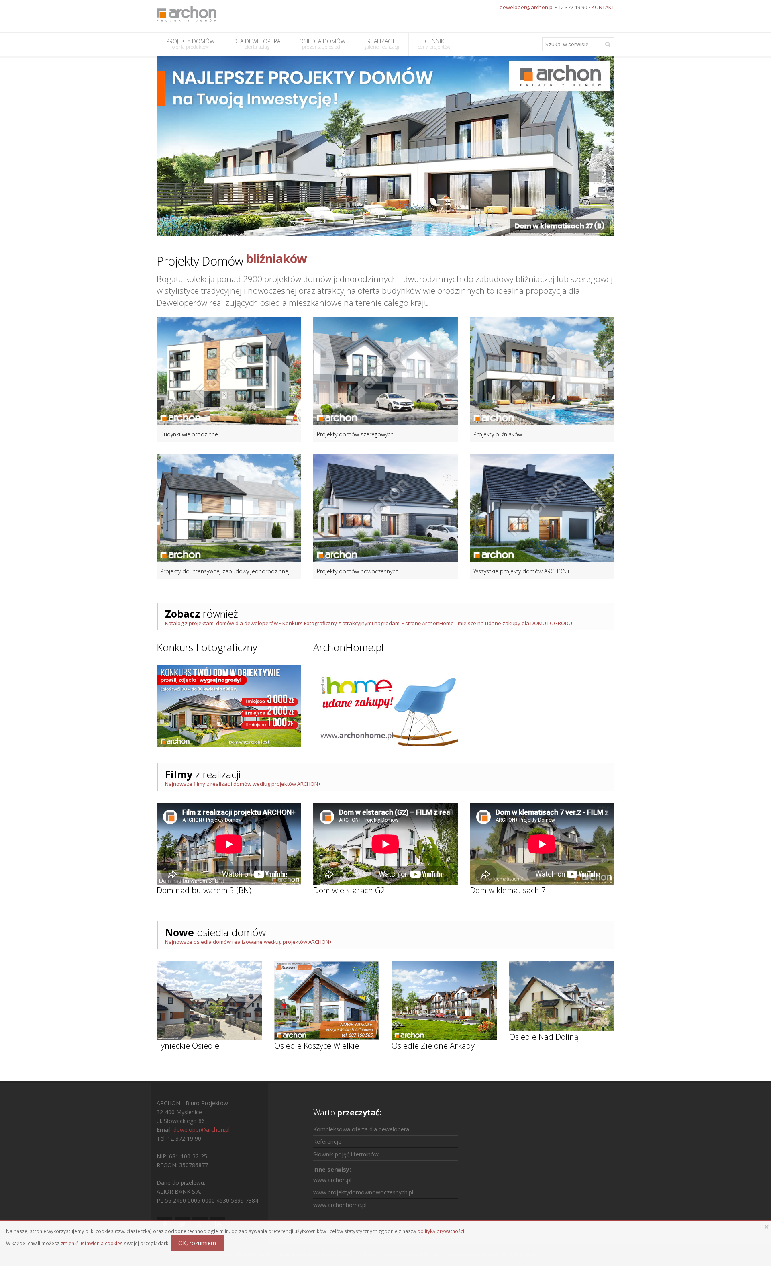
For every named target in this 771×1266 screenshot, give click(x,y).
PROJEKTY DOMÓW (190, 43)
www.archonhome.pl (340, 1205)
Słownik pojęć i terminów (346, 1154)
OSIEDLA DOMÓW (322, 43)
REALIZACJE (381, 43)
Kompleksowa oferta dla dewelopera (361, 1129)
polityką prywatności (440, 1231)
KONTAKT (603, 7)
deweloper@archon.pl (527, 7)
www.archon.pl (332, 1180)
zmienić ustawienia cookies (92, 1243)
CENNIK (434, 43)
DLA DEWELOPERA (256, 43)
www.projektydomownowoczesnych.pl (363, 1192)
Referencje (327, 1141)
